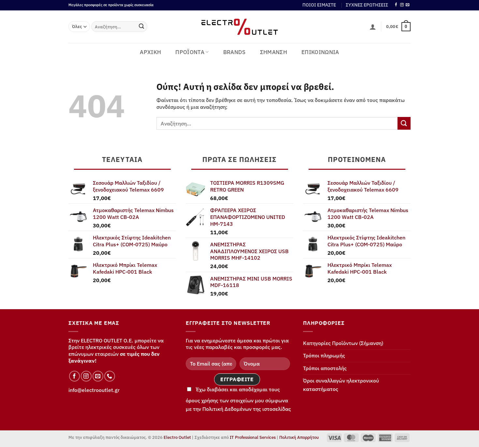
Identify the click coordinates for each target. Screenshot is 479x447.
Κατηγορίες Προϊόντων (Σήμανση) (343, 343)
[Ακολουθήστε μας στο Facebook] (396, 5)
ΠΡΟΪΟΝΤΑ (189, 52)
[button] (373, 27)
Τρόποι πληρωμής (324, 355)
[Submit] (141, 26)
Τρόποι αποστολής (325, 368)
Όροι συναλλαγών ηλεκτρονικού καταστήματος (341, 384)
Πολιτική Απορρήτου (299, 437)
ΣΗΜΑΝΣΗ (273, 52)
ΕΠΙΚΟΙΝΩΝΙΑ (320, 52)
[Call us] (109, 376)
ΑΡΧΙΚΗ (150, 52)
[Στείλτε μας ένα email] (407, 5)
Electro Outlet (177, 437)
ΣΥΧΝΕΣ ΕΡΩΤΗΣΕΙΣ (367, 5)
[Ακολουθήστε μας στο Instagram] (402, 5)
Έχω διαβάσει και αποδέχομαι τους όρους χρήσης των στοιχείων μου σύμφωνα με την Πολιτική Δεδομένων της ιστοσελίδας (238, 399)
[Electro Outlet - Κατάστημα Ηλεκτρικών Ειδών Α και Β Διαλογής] (239, 27)
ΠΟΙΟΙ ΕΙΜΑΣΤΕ (319, 5)
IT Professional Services (253, 437)
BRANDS (234, 52)
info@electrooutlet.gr (94, 390)
